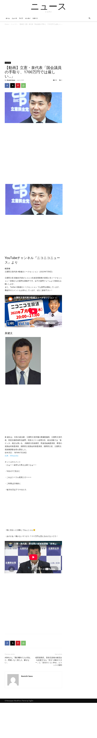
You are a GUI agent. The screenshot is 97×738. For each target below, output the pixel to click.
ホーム (8, 18)
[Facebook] (7, 85)
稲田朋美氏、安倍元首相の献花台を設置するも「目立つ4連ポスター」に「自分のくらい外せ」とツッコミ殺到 (48, 661)
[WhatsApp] (23, 85)
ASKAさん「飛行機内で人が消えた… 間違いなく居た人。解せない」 (18, 660)
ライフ (21, 18)
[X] (12, 85)
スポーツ (35, 18)
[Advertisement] (33, 44)
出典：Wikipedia (11, 456)
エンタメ (27, 18)
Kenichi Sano (11, 80)
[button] (89, 18)
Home (7, 24)
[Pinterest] (18, 85)
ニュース (14, 18)
